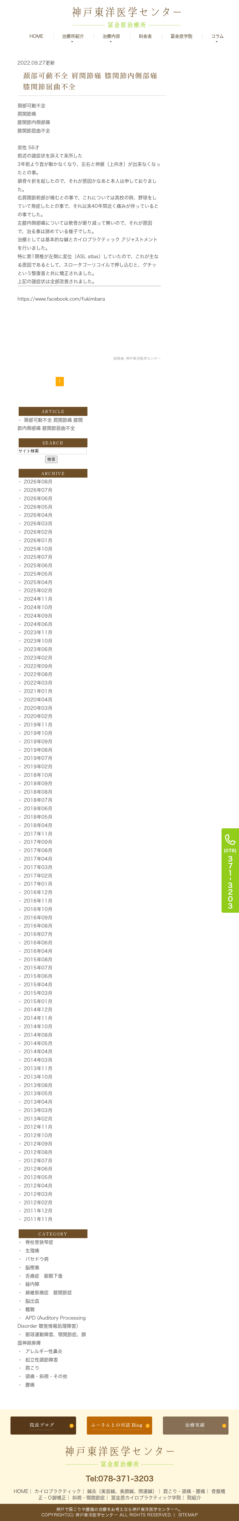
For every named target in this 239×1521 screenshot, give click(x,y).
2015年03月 (38, 993)
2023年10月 (38, 641)
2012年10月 (38, 1135)
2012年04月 (38, 1185)
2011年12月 (38, 1210)
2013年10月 (38, 1077)
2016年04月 (38, 951)
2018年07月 (38, 800)
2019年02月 (38, 766)
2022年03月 (38, 682)
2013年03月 (38, 1110)
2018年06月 (38, 808)
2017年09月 (38, 842)
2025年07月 (38, 557)
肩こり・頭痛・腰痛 (184, 1491)
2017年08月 (38, 850)
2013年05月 (38, 1093)
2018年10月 (38, 775)
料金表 (145, 36)
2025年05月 (38, 574)
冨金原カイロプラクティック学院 (146, 1497)
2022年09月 (38, 666)
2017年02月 (38, 875)
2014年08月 (38, 1035)
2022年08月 (38, 674)
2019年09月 (38, 741)
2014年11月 (38, 1018)
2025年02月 (38, 590)
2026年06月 (38, 498)
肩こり (32, 1368)
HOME (21, 1491)
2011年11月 (38, 1219)
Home (36, 36)
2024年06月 (38, 624)
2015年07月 (38, 967)
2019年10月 (38, 733)
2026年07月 (38, 490)
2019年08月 (38, 750)
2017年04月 (38, 859)
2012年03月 (38, 1194)
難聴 (30, 1309)
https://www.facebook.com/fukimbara (61, 299)
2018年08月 (38, 792)
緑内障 (32, 1284)
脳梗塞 (32, 1267)
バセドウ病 (37, 1259)
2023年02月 (38, 657)
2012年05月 (38, 1177)
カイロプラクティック (57, 1491)
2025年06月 (38, 565)
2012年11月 (38, 1127)
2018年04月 (38, 825)
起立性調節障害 (41, 1359)
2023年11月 (38, 632)
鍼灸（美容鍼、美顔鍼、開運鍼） (122, 1491)
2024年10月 (38, 607)
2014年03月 (38, 1060)
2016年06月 (38, 942)
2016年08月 (38, 925)
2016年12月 (38, 892)
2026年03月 (38, 523)
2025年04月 (38, 582)
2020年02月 (38, 716)
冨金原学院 (181, 36)
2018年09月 (38, 783)
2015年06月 (38, 976)
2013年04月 (38, 1102)
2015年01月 (38, 1001)
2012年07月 (38, 1160)
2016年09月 (38, 917)
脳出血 (32, 1301)
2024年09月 (38, 616)
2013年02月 (38, 1118)
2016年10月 (38, 909)
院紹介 (194, 1497)
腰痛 (30, 1384)
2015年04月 (38, 984)
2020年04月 (38, 699)
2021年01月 (38, 691)
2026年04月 (38, 515)
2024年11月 (38, 599)
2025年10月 (38, 549)
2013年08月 (38, 1085)
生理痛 (32, 1250)
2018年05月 (38, 817)
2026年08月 (38, 481)
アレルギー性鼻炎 (43, 1351)
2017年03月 (38, 867)
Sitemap (187, 1515)
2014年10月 (38, 1026)
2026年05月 (38, 507)
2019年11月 (38, 724)
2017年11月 (38, 834)
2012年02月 (38, 1202)
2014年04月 (38, 1051)
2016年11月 (38, 900)
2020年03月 (38, 708)
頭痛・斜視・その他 (46, 1376)
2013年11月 (38, 1068)
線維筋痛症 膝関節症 (48, 1292)
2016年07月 (38, 934)
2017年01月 (38, 884)
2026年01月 (38, 540)
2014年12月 (38, 1009)
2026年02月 (38, 532)
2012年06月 (38, 1169)
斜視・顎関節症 (88, 1497)
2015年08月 (38, 959)
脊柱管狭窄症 (39, 1242)
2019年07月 (38, 758)
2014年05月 (38, 1043)
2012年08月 (38, 1152)
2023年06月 (38, 649)
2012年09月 (38, 1143)
